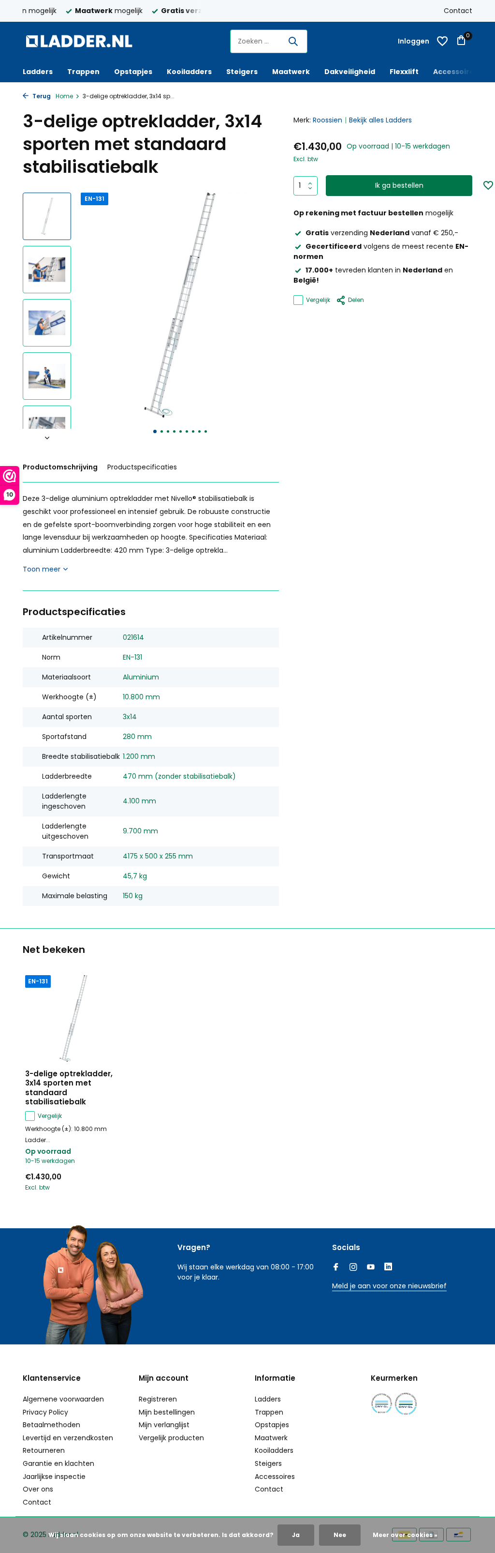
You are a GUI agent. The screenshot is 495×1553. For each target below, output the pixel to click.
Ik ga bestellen (399, 185)
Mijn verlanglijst (164, 1425)
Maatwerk (291, 71)
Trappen (83, 71)
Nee (340, 1535)
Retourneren (44, 1450)
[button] (155, 431)
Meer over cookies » (405, 1535)
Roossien (327, 120)
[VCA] (406, 1404)
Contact (458, 10)
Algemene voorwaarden (63, 1399)
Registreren (158, 1399)
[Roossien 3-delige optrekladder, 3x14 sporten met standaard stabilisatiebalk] (73, 1018)
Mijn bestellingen (167, 1412)
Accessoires (455, 71)
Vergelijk (318, 300)
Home (64, 96)
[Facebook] (336, 1268)
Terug (41, 96)
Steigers (242, 71)
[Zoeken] (293, 41)
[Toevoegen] (105, 1188)
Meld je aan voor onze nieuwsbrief (389, 1286)
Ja (296, 1535)
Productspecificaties (142, 467)
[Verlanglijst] (442, 41)
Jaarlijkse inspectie (54, 1476)
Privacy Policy (45, 1412)
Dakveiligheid (349, 71)
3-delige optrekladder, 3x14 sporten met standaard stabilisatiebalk (69, 1088)
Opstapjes (133, 71)
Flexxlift (404, 71)
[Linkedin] (388, 1268)
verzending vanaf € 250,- (382, 233)
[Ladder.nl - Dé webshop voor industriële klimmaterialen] (83, 41)
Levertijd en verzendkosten (68, 1438)
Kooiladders (189, 71)
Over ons (38, 1489)
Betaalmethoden (51, 1425)
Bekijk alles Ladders (380, 120)
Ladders (38, 71)
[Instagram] (353, 1268)
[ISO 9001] (382, 1404)
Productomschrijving (60, 467)
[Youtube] (371, 1268)
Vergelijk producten (171, 1438)
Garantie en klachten (58, 1463)
